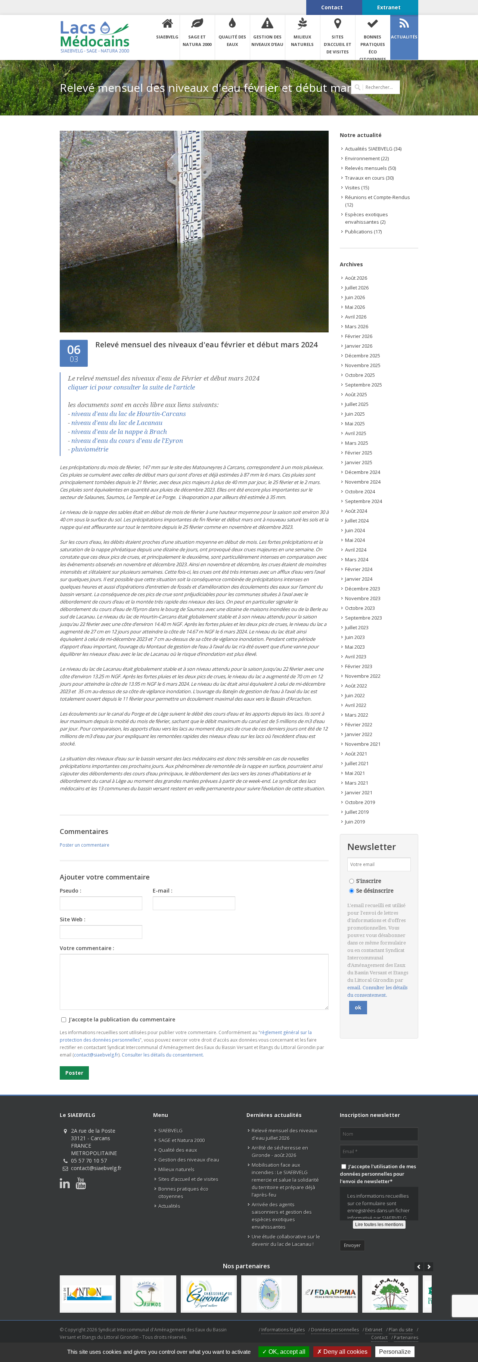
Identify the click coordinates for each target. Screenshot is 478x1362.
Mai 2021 (355, 773)
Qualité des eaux (177, 1150)
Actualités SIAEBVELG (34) (373, 148)
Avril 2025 (355, 433)
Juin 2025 (355, 413)
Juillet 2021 (357, 763)
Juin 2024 (355, 530)
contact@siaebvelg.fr (96, 1055)
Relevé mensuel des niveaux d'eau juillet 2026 (284, 1134)
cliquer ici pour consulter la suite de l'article (131, 387)
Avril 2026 (355, 316)
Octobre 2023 (360, 608)
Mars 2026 (356, 326)
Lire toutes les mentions (379, 1224)
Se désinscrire (375, 891)
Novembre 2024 (363, 481)
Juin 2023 (355, 637)
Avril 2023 (355, 656)
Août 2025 (356, 394)
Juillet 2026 (357, 287)
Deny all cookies (344, 1352)
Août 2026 (356, 277)
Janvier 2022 (358, 734)
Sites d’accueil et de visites (188, 1179)
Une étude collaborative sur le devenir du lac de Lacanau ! (286, 1240)
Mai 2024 (355, 540)
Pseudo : (70, 890)
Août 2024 (356, 511)
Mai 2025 (355, 423)
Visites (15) (357, 187)
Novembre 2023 (363, 598)
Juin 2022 (355, 695)
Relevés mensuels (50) (370, 168)
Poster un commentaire (84, 845)
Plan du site (401, 1330)
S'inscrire (368, 881)
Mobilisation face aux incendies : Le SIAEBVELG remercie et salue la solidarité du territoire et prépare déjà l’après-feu (285, 1179)
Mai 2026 (355, 307)
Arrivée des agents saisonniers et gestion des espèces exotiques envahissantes (282, 1215)
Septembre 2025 (363, 384)
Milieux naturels (176, 1169)
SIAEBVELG (170, 1130)
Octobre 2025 (360, 375)
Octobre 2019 (360, 802)
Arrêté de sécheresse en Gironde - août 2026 (280, 1151)
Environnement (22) (367, 158)
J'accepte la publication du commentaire (121, 1019)
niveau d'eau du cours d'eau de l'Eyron (127, 440)
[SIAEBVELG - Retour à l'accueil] (95, 36)
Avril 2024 (355, 549)
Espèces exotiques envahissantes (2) (366, 218)
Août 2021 (356, 753)
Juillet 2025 (357, 404)
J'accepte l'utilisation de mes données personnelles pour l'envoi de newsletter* (378, 1174)
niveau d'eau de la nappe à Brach (119, 431)
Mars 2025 (356, 443)
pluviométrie (90, 449)
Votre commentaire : (87, 948)
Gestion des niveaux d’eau (188, 1159)
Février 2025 (358, 452)
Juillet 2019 (357, 812)
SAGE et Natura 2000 (181, 1140)
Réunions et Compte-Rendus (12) (377, 201)
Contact (379, 1337)
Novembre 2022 (363, 676)
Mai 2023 (355, 646)
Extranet (373, 1330)
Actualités (169, 1206)
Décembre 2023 (362, 588)
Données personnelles (335, 1330)
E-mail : (163, 890)
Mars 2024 (356, 559)
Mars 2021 (356, 782)
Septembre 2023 (363, 617)
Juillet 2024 (357, 520)
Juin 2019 (355, 821)
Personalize (395, 1352)
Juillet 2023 (357, 627)
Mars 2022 (356, 714)
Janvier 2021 (358, 792)
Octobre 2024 (360, 491)
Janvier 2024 (358, 578)
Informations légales (283, 1330)
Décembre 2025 (362, 355)
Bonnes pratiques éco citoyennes (183, 1192)
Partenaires (406, 1337)
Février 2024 (358, 569)
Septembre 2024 (363, 501)
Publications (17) (363, 231)
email (353, 987)
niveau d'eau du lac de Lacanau (116, 422)
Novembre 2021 (363, 744)
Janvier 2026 (358, 345)
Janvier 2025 (358, 462)
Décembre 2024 (362, 472)
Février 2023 (358, 666)
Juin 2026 (355, 297)
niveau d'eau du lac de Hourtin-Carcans (128, 414)
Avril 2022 (355, 705)
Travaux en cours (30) (369, 177)
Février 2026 (358, 336)
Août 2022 (356, 685)
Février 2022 (358, 724)
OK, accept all (286, 1352)
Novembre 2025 (363, 365)
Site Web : (73, 919)
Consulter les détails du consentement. (163, 1055)
